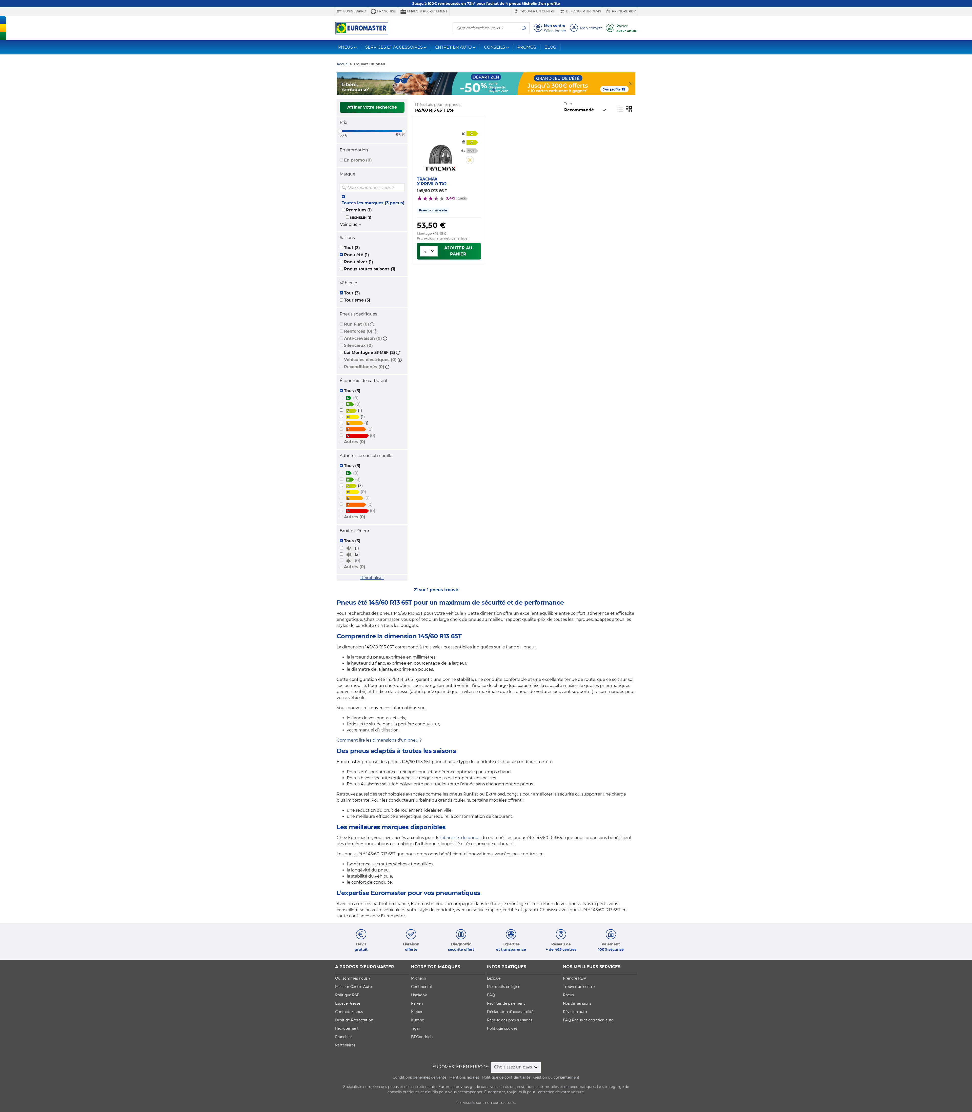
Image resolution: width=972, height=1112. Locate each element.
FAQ (491, 995)
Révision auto (575, 1011)
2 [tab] (478, 89)
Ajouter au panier (458, 251)
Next (631, 83)
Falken (417, 1003)
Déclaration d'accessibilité (510, 1011)
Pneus (568, 995)
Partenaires (345, 1045)
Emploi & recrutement (426, 11)
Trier (568, 104)
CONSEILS (494, 47)
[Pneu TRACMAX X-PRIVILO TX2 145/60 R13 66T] (440, 148)
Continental (421, 986)
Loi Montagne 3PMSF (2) (369, 352)
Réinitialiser (372, 577)
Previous (340, 83)
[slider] (340, 131)
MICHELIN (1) (360, 218)
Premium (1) (359, 210)
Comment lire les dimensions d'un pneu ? (379, 740)
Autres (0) (354, 441)
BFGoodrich (422, 1037)
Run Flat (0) (356, 324)
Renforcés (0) (358, 331)
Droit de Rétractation (354, 1020)
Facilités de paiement (506, 1003)
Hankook (419, 995)
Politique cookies (502, 1028)
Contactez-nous (349, 1011)
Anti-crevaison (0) (363, 338)
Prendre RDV (623, 11)
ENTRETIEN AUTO (453, 47)
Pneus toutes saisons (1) (369, 269)
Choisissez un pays (513, 1067)
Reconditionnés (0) (364, 366)
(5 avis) (462, 198)
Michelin (418, 978)
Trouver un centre (537, 11)
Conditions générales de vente (419, 1077)
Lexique (493, 978)
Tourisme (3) (357, 300)
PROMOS (526, 47)
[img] (400, 188)
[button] (372, 324)
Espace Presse (347, 1003)
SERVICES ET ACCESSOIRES (394, 47)
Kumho (417, 1020)
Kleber (416, 1011)
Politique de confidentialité (506, 1077)
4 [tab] (493, 89)
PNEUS (345, 47)
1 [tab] (470, 89)
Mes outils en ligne (503, 986)
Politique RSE (347, 995)
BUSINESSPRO (354, 11)
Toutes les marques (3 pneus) (373, 203)
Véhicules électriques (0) (370, 359)
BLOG (550, 47)
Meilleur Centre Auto (353, 986)
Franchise (386, 11)
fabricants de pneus (460, 837)
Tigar (415, 1028)
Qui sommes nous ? (353, 978)
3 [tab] (486, 89)
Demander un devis (583, 11)
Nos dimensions (577, 1003)
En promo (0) (358, 160)
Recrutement (347, 1028)
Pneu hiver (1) (358, 262)
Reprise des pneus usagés (509, 1020)
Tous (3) (352, 390)
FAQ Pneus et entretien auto (588, 1020)
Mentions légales (464, 1077)
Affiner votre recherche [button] (372, 107)
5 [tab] (501, 89)
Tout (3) (352, 247)
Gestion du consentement (556, 1077)
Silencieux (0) (358, 345)
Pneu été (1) (356, 254)
